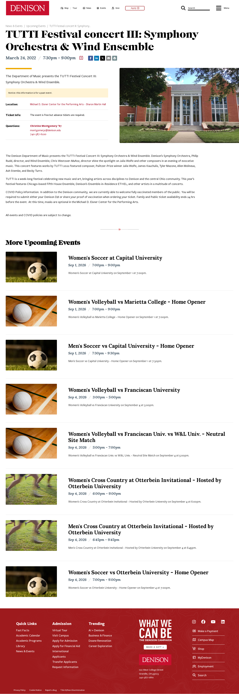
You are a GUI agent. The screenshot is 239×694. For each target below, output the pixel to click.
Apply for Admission (64, 640)
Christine (46, 126)
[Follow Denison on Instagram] (194, 622)
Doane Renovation (100, 640)
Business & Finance (100, 635)
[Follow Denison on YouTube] (213, 622)
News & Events (14, 26)
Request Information (65, 667)
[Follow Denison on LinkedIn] (223, 622)
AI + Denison (96, 630)
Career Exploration (100, 646)
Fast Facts (22, 630)
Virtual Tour (59, 630)
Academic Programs (29, 640)
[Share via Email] (108, 58)
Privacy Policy (20, 690)
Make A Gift (155, 647)
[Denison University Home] (155, 664)
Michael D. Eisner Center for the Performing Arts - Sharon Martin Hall (68, 104)
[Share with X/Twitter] (102, 58)
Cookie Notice (35, 690)
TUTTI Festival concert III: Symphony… (70, 26)
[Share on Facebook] (90, 58)
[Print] (114, 58)
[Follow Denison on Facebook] (203, 622)
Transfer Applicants (64, 662)
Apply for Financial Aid (66, 646)
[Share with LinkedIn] (96, 58)
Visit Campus (60, 635)
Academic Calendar (28, 635)
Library (20, 646)
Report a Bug (51, 690)
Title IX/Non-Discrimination (72, 690)
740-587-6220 (38, 134)
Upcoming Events (36, 26)
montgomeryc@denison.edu (45, 130)
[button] (195, 7)
